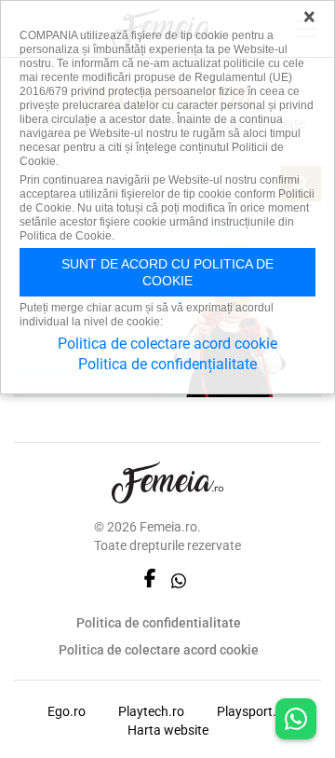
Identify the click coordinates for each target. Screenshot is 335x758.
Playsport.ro (252, 711)
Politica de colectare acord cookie (159, 649)
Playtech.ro (151, 711)
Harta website (167, 730)
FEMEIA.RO (167, 482)
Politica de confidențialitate (167, 364)
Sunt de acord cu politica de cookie (167, 272)
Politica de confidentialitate (158, 622)
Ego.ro (66, 711)
